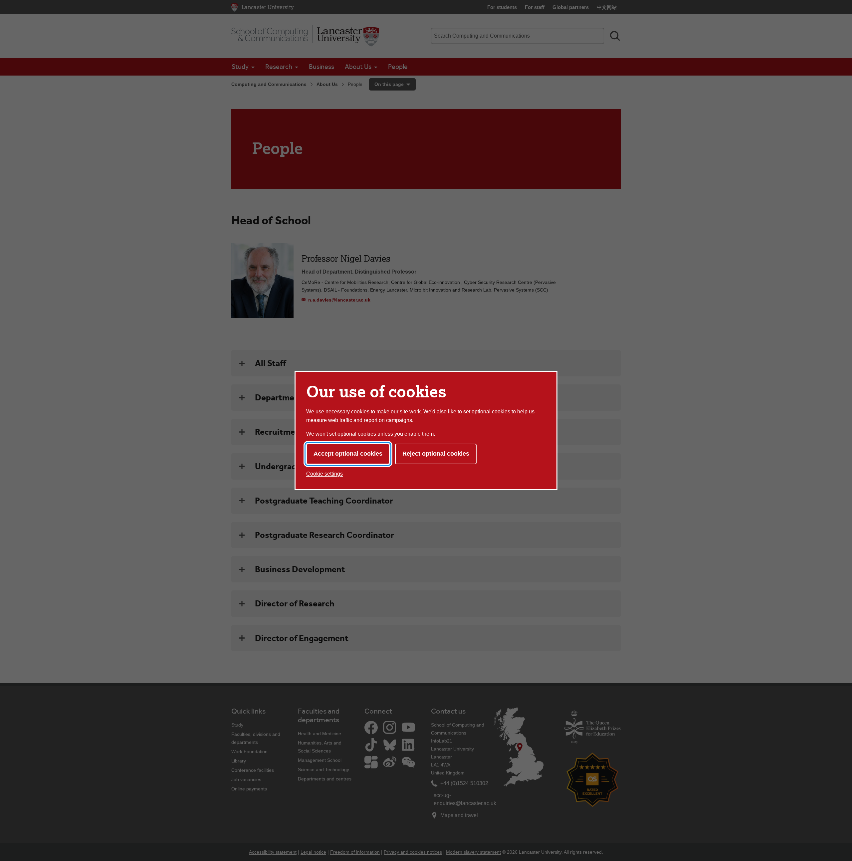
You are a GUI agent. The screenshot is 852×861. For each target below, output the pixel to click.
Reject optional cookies (435, 453)
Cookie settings (324, 474)
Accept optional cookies (348, 453)
